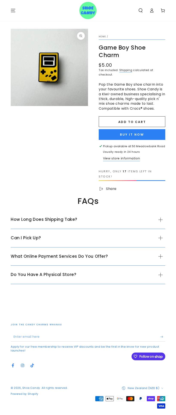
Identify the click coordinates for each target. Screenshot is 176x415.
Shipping (125, 70)
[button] (140, 10)
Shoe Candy (31, 388)
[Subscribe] (162, 336)
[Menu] (13, 10)
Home (102, 36)
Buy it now (132, 134)
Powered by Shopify (24, 394)
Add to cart (132, 122)
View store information (121, 158)
